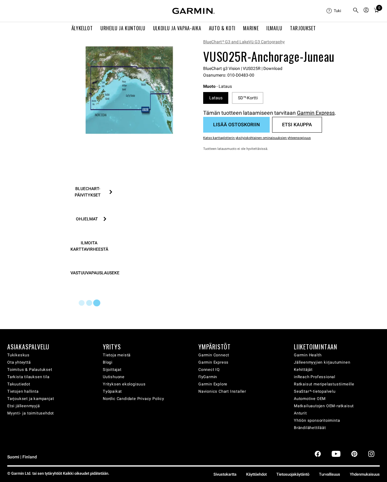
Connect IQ (209, 369)
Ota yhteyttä (19, 362)
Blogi (107, 362)
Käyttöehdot (256, 474)
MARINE (251, 28)
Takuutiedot (18, 384)
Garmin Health (307, 355)
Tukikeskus (18, 355)
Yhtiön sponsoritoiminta (317, 420)
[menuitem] (337, 11)
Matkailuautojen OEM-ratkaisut (324, 406)
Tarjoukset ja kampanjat (30, 398)
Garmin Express (316, 113)
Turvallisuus (329, 474)
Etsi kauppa (297, 124)
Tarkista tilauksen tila (28, 377)
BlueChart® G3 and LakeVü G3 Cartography (244, 42)
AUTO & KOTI (222, 28)
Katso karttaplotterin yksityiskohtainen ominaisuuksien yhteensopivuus (257, 138)
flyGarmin (207, 377)
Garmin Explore (212, 384)
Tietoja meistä (117, 355)
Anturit (300, 413)
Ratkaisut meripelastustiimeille (324, 384)
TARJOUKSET (303, 28)
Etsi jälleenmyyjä (23, 406)
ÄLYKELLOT (82, 28)
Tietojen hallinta (23, 391)
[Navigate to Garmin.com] (193, 11)
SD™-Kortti (248, 97)
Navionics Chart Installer (222, 391)
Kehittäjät (303, 369)
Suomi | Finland (22, 457)
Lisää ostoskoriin (236, 124)
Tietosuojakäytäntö (292, 474)
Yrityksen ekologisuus (124, 384)
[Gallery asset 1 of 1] (129, 90)
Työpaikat (112, 391)
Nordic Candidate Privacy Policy (133, 398)
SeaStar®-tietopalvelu (315, 391)
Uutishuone (114, 377)
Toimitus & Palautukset (29, 369)
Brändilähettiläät (310, 427)
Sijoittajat (112, 369)
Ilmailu (274, 28)
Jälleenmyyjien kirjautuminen (322, 362)
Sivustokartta (224, 474)
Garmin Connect (213, 355)
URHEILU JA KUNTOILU (122, 28)
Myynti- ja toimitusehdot (30, 413)
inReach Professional (314, 377)
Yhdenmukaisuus (365, 474)
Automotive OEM (310, 398)
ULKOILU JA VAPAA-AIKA (177, 28)
